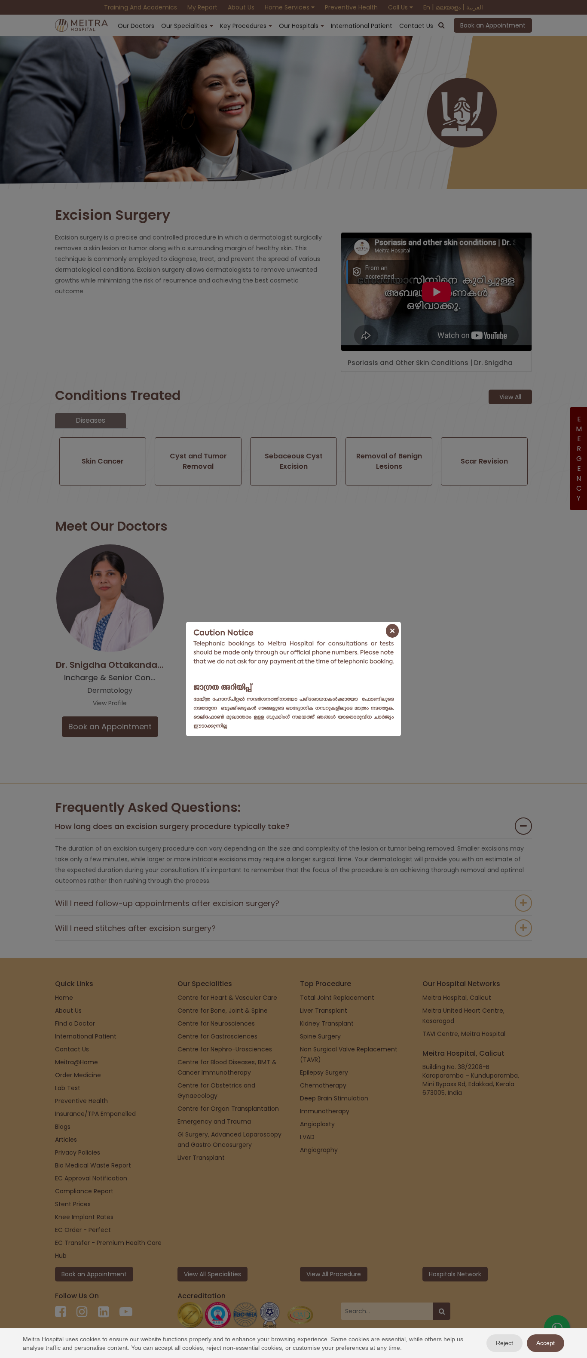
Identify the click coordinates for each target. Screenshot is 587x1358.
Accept (545, 1343)
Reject (504, 1343)
